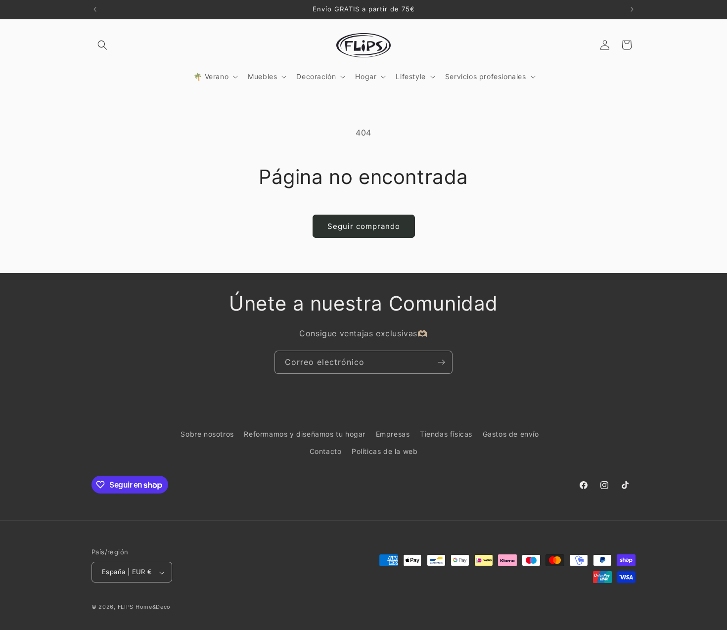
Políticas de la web (384, 451)
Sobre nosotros (207, 434)
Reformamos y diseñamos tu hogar (304, 434)
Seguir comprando (363, 226)
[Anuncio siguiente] (632, 9)
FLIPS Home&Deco (144, 607)
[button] (102, 45)
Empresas (393, 434)
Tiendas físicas (446, 434)
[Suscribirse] (441, 362)
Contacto (326, 451)
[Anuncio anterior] (95, 9)
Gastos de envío (511, 434)
